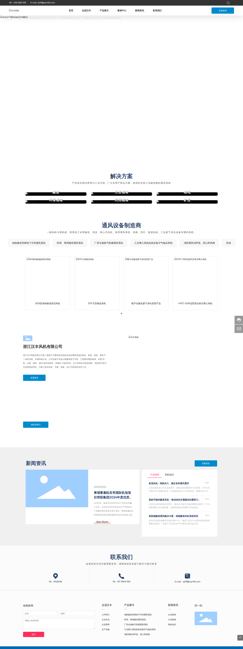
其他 (228, 243)
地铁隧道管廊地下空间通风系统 (29, 243)
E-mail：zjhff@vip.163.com (187, 581)
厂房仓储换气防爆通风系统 (108, 243)
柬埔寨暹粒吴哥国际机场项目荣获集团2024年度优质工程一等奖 (113, 497)
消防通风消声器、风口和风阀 (199, 243)
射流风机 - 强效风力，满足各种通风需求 (169, 483)
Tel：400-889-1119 (17, 2)
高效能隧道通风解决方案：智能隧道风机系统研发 (173, 516)
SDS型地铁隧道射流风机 (47, 303)
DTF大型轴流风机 (97, 303)
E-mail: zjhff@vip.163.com (42, 2)
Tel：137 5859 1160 (121, 581)
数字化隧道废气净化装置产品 (146, 303)
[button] (119, 156)
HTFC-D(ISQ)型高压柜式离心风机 (195, 303)
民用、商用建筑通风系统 (70, 243)
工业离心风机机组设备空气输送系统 (153, 243)
